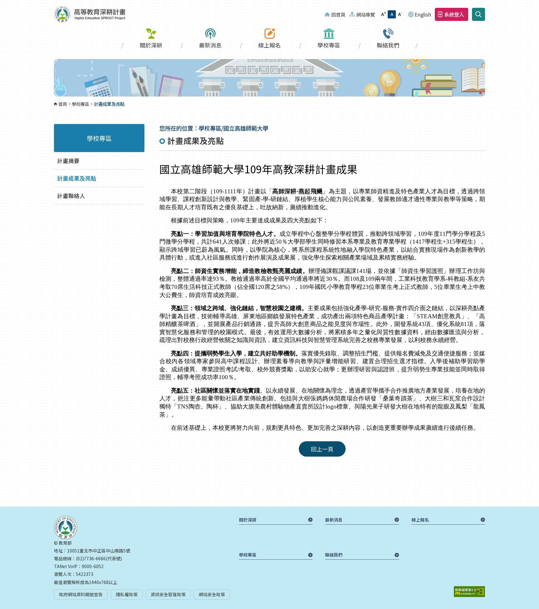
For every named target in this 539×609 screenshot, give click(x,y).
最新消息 (210, 45)
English (423, 14)
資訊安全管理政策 (168, 594)
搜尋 (478, 14)
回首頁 (338, 14)
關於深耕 (151, 45)
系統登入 (454, 14)
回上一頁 (322, 449)
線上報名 (269, 45)
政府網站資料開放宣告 (81, 594)
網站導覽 (365, 14)
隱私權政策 (127, 594)
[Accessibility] (469, 591)
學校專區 (329, 45)
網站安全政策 (212, 594)
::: (2, 3)
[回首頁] (89, 14)
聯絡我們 (388, 45)
